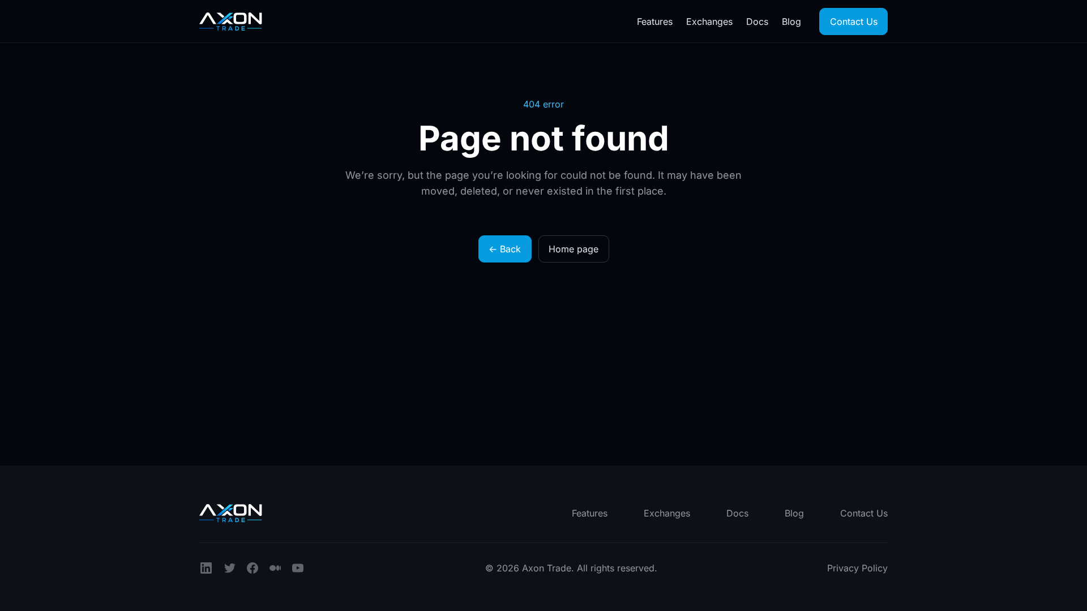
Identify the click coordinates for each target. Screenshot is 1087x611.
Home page (573, 249)
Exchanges (709, 21)
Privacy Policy (857, 568)
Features (655, 21)
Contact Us (854, 21)
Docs (757, 21)
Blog (791, 21)
